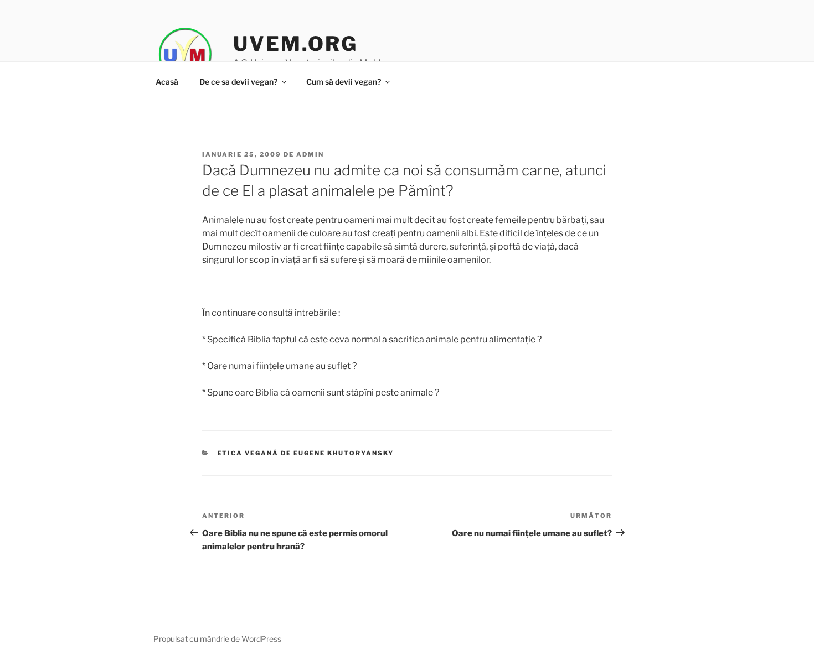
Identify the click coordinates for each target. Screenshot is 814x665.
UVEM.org (295, 44)
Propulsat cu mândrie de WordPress (217, 638)
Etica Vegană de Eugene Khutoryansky (306, 453)
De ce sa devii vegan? (238, 81)
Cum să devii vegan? (343, 81)
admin (310, 154)
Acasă (167, 81)
